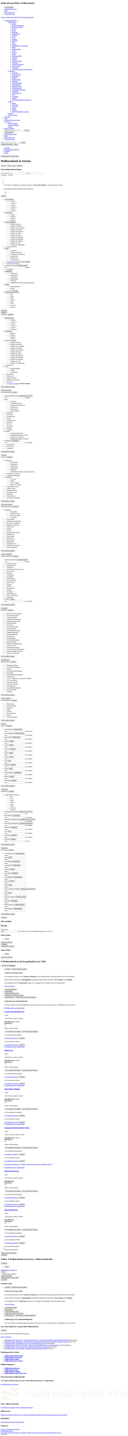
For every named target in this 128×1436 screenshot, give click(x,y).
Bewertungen (8, 991)
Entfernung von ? (10, 997)
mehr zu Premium (6, 1337)
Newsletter (16, 1429)
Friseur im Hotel (11, 690)
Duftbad (9, 590)
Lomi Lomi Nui (11, 645)
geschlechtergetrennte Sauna (15, 569)
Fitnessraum (10, 704)
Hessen (14, 44)
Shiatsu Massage (12, 642)
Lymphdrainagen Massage (14, 651)
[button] (11, 1246)
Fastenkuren (10, 676)
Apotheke (14, 835)
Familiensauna (11, 565)
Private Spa (10, 446)
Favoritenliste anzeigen (11, 1038)
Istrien (7, 939)
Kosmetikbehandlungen (14, 688)
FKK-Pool (10, 414)
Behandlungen (18, 908)
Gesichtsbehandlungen (13, 667)
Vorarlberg (15, 96)
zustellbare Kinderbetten (14, 521)
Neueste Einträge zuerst (11, 993)
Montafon (15, 81)
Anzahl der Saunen (22, 265)
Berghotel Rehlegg (42, 1348)
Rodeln (12, 776)
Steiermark (15, 91)
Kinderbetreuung (12, 490)
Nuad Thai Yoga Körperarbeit (15, 649)
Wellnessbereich (19, 904)
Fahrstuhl (9, 429)
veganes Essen (11, 488)
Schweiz (10, 113)
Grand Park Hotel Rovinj (14, 1012)
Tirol (13, 95)
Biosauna (9, 573)
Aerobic (9, 711)
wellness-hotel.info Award (12, 120)
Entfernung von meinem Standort (14, 995)
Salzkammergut (16, 88)
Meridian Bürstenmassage (14, 643)
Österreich (11, 71)
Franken (14, 39)
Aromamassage (11, 628)
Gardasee (15, 106)
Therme (12, 599)
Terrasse (9, 530)
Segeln (11, 741)
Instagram (10, 1429)
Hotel (10, 857)
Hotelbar (9, 428)
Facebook (4, 1429)
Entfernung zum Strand (25, 811)
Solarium (9, 691)
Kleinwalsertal (16, 79)
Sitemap (30, 1407)
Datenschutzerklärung (17, 1422)
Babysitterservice (12, 492)
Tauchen (13, 749)
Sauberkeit (15, 873)
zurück (3, 1272)
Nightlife (13, 765)
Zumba (9, 715)
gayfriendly (10, 374)
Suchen (27, 130)
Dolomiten (15, 105)
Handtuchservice (12, 543)
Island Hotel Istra (11, 1210)
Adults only (10, 376)
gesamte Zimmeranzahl (25, 396)
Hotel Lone (8, 1050)
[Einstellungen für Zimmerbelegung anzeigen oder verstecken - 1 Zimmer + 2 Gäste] (1, 177)
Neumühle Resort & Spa (38, 1343)
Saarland (14, 57)
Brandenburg (16, 34)
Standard (7, 969)
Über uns (7, 122)
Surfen (11, 745)
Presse (10, 127)
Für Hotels (4, 1407)
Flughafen (14, 827)
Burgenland (15, 76)
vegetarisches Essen (12, 486)
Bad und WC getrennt (13, 523)
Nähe (14, 166)
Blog (5, 118)
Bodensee (15, 32)
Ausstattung (16, 861)
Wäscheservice (11, 496)
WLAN (9, 424)
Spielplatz (10, 422)
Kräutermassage (11, 623)
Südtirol (14, 110)
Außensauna (10, 575)
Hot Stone (10, 625)
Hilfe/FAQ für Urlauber (21, 1415)
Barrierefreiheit (9, 7)
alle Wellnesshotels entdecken (9, 1384)
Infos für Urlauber (13, 125)
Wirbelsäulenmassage (13, 647)
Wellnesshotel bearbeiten (35, 1415)
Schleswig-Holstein (18, 64)
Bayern (14, 29)
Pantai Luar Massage (13, 653)
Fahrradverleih (18, 729)
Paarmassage (10, 636)
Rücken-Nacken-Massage (14, 613)
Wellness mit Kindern (13, 263)
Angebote (7, 117)
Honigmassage (11, 638)
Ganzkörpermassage (13, 615)
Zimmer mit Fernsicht (13, 532)
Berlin (14, 30)
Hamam (9, 584)
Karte (9, 166)
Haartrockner (11, 540)
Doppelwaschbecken (13, 525)
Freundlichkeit (18, 877)
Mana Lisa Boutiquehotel (51, 1345)
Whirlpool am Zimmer (13, 545)
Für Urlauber (11, 1407)
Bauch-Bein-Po (11, 713)
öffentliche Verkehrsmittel (28, 819)
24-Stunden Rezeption (13, 498)
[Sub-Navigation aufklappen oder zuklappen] (17, 22)
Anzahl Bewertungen (10, 989)
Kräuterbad (10, 592)
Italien (10, 101)
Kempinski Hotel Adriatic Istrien (16, 1128)
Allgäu (14, 24)
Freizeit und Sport (21, 897)
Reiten (11, 753)
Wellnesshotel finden (10, 20)
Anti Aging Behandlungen (14, 671)
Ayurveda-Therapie (12, 684)
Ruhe (10, 885)
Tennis (11, 757)
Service (12, 881)
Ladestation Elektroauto (26, 823)
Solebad (9, 586)
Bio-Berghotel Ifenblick (61, 1340)
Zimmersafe (10, 538)
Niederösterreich (17, 83)
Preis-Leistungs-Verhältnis (28, 889)
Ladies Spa (10, 448)
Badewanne (10, 527)
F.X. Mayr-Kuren (12, 680)
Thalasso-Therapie (12, 682)
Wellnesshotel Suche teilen (8, 1253)
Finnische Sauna (11, 563)
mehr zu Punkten (9, 986)
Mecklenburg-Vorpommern (20, 46)
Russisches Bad (11, 580)
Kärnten (14, 78)
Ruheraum (10, 597)
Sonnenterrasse (11, 420)
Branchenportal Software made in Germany (23, 1432)
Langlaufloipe (17, 772)
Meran (14, 108)
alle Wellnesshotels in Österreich (21, 100)
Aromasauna (10, 571)
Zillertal (14, 98)
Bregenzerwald (16, 74)
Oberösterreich (16, 84)
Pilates (9, 709)
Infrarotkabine (11, 578)
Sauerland (15, 63)
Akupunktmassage (12, 634)
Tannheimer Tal (16, 93)
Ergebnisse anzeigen (7, 946)
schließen (21, 1038)
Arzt (9, 831)
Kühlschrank (10, 534)
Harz (13, 42)
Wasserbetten (11, 519)
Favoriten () (9, 1270)
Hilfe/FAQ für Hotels (7, 1415)
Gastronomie (16, 865)
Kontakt (22, 1407)
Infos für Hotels (13, 123)
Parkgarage (15, 440)
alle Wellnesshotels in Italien (20, 111)
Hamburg (15, 41)
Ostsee (14, 54)
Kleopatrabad (11, 588)
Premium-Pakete (62, 1415)
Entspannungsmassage (13, 621)
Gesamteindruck (19, 853)
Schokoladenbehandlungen (15, 675)
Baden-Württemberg (18, 25)
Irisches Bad (10, 582)
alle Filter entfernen (6, 942)
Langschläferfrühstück (13, 475)
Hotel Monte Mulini (12, 1089)
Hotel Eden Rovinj (11, 1171)
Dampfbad (10, 269)
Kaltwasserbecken (12, 595)
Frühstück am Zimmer (13, 473)
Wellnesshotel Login (10, 9)
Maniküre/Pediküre (12, 665)
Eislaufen (13, 780)
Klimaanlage (10, 536)
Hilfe (5, 11)
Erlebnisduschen (11, 593)
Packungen (10, 673)
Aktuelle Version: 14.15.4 (53, 1432)
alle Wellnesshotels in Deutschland (22, 69)
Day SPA (9, 381)
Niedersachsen (16, 49)
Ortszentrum (16, 815)
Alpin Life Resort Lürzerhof (41, 1347)
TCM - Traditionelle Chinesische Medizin (19, 678)
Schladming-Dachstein (18, 90)
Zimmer (12, 869)
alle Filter (3, 310)
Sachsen (14, 59)
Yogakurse (10, 707)
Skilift (10, 768)
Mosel (14, 47)
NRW (13, 51)
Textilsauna (10, 567)
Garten (9, 418)
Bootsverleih (16, 737)
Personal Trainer (11, 706)
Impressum (4, 1422)
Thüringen (15, 68)
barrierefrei (10, 365)
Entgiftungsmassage (13, 632)
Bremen (14, 35)
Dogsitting (10, 494)
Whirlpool (10, 413)
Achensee (15, 73)
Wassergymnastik (12, 717)
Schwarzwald (16, 66)
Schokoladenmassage (13, 640)
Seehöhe (13, 839)
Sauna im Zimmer (12, 547)
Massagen (14, 901)
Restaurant (10, 426)
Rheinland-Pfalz (17, 56)
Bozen (14, 103)
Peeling (9, 669)
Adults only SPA (12, 246)
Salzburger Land (17, 86)
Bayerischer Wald (17, 27)
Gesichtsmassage (12, 617)
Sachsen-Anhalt (16, 61)
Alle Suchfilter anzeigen (7, 387)
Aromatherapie (11, 686)
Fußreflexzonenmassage (14, 619)
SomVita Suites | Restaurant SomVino (58, 1342)
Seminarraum (11, 444)
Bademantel (10, 542)
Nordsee (14, 52)
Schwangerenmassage (13, 630)
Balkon (9, 528)
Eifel (13, 37)
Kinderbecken (11, 416)
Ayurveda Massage (12, 627)
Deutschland (12, 22)
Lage (10, 893)
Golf (9, 761)
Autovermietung (19, 733)
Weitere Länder (12, 115)
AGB (9, 1422)
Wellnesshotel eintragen (50, 1415)
